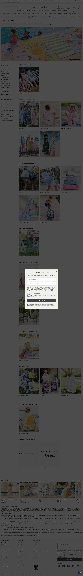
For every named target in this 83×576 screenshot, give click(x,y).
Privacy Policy (31, 296)
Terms (39, 293)
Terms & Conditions (51, 295)
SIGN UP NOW (41, 300)
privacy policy (40, 305)
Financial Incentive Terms (41, 304)
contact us (36, 293)
